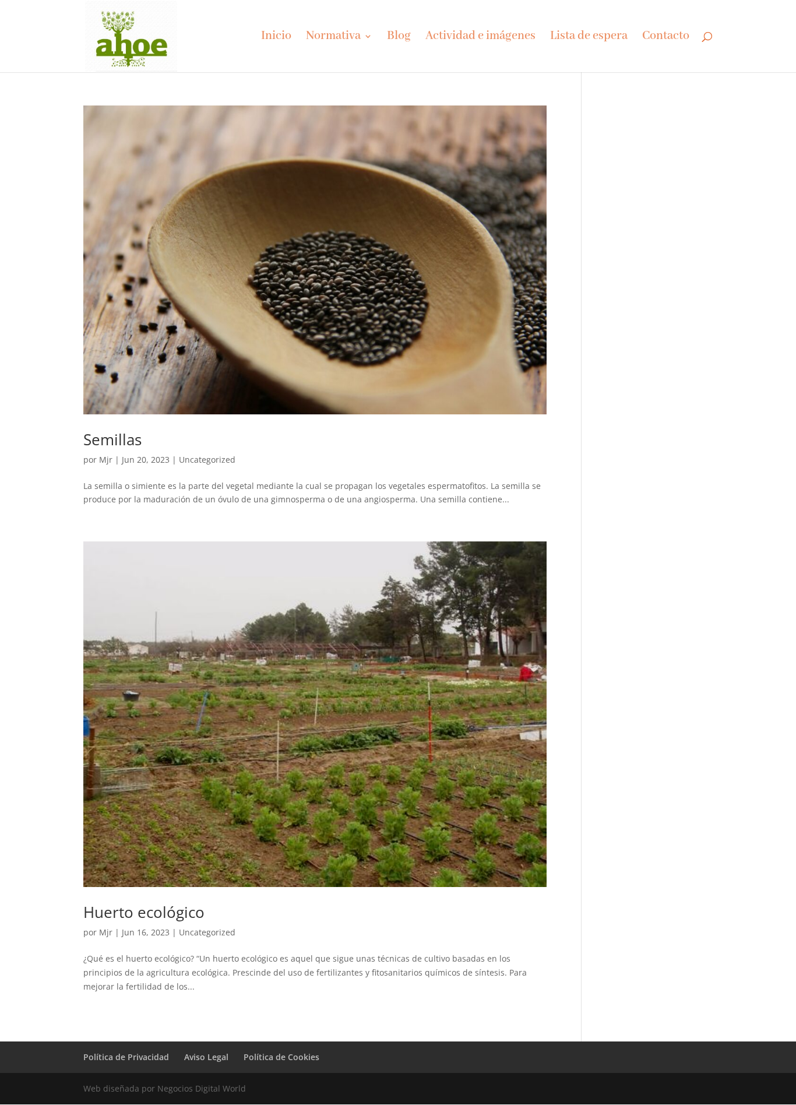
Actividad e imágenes (480, 37)
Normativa (333, 37)
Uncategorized (207, 459)
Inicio (276, 37)
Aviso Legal (206, 1056)
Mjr (105, 459)
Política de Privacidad (126, 1056)
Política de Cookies (281, 1056)
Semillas (112, 439)
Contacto (665, 37)
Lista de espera (589, 37)
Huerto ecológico (144, 912)
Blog (399, 37)
